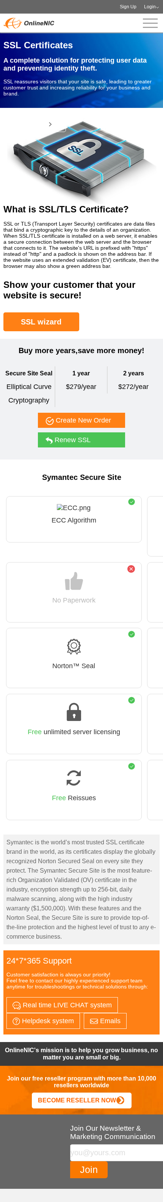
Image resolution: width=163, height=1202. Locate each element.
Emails (109, 1021)
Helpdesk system (47, 1021)
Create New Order (82, 420)
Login (150, 6)
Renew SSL (72, 440)
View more (31, 124)
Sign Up (128, 6)
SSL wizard (41, 322)
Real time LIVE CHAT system (66, 1005)
